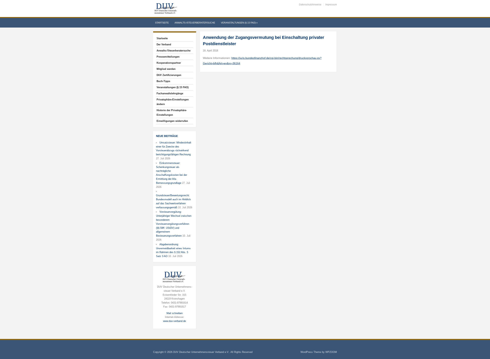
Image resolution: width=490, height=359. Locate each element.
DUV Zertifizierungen (169, 75)
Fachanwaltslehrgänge (170, 93)
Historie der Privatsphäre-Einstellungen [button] (172, 112)
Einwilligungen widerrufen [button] (172, 121)
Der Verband (164, 44)
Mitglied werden (166, 69)
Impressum (331, 4)
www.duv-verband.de (174, 321)
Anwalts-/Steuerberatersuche (195, 22)
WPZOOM (331, 352)
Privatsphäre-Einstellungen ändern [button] (173, 102)
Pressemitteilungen (168, 56)
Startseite (162, 22)
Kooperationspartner (169, 62)
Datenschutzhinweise (310, 4)
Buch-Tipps (163, 81)
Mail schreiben (175, 313)
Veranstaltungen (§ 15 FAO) (239, 22)
